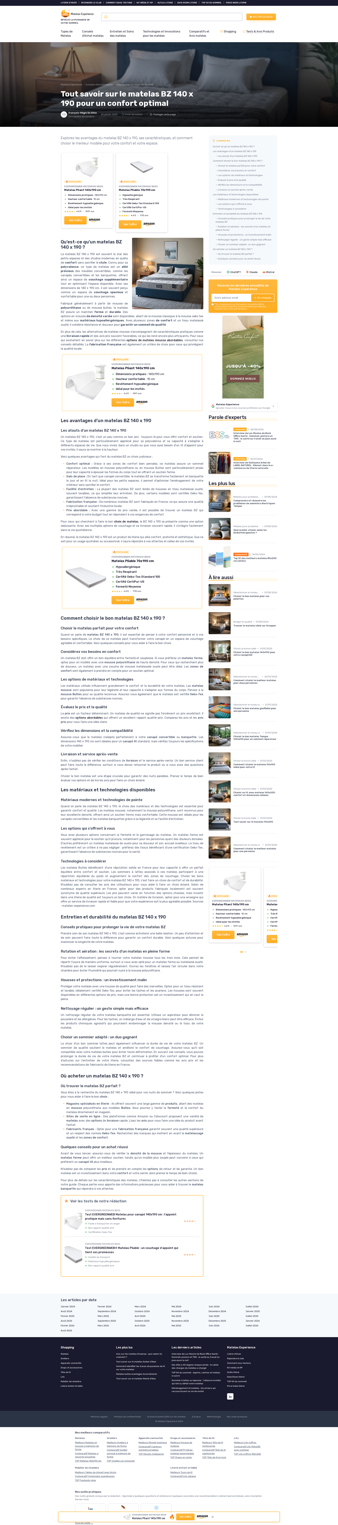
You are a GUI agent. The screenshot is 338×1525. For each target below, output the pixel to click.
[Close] (233, 702)
